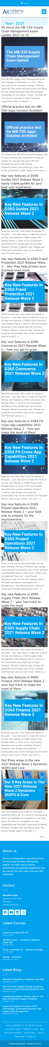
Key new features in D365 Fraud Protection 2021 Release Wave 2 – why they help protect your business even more (24, 264)
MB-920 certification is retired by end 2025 (23, 979)
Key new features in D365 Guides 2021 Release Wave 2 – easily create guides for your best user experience (23, 181)
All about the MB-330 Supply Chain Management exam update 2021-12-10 (22, 31)
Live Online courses (13, 1029)
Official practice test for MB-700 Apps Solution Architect (21, 108)
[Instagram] (23, 912)
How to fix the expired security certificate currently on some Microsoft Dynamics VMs (23, 987)
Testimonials (20, 1036)
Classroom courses (30, 1029)
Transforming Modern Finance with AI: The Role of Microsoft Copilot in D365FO (23, 997)
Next (44, 836)
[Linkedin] (17, 912)
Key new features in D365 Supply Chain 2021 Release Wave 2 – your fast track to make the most (21, 599)
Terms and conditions (13, 1033)
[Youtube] (11, 912)
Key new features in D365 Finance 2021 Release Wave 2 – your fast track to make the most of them (24, 682)
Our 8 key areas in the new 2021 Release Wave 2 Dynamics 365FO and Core (24, 764)
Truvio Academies (13, 1025)
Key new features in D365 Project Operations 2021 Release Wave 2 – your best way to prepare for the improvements (21, 511)
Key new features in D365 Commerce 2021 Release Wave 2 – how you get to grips (23, 345)
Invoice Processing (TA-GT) (15, 932)
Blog (42, 1029)
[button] (44, 11)
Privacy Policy (30, 1033)
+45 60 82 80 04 (11, 905)
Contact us (31, 1036)
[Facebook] (5, 912)
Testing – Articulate (12, 957)
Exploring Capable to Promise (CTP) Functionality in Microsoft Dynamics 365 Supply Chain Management (22, 1008)
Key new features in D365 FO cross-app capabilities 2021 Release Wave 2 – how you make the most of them (22, 426)
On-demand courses (33, 1025)
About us (41, 1033)
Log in (26, 3)
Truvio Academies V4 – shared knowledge (23, 949)
